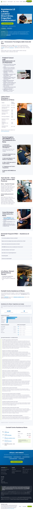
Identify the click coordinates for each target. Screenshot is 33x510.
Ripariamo (4, 1)
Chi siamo (17, 1)
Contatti (21, 1)
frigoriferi (2, 47)
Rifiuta (20, 506)
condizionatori (11, 47)
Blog (14, 1)
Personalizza (24, 506)
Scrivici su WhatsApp (8, 435)
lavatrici (16, 46)
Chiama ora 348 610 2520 (7, 23)
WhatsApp (4, 28)
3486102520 (9, 217)
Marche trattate (10, 1)
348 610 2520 (7, 432)
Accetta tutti (29, 506)
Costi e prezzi (3, 481)
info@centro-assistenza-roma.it (8, 218)
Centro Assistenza (3, 4)
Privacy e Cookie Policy (4, 482)
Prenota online (25, 1)
